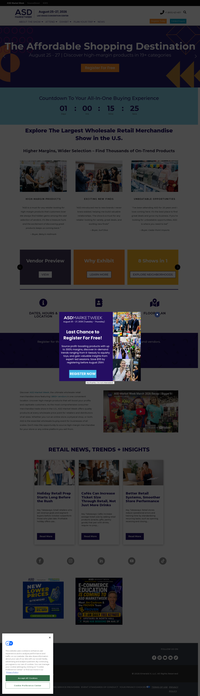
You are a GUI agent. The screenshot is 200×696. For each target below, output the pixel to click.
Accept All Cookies (28, 678)
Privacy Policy (12, 672)
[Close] (50, 638)
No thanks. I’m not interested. (100, 383)
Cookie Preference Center (27, 685)
